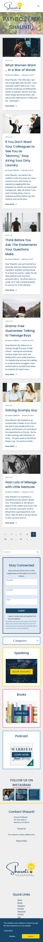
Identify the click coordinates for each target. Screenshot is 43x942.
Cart (19, 917)
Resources (22, 911)
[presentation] (21, 47)
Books (20, 903)
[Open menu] (38, 6)
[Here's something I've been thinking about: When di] (21, 795)
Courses (21, 909)
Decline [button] (12, 936)
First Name (9, 580)
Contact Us (21, 828)
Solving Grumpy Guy (21, 410)
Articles (8, 60)
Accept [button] (30, 936)
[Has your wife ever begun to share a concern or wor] (8, 795)
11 (11, 539)
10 (5, 539)
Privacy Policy (21, 841)
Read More (11, 106)
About (20, 900)
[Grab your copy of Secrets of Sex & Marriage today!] (34, 795)
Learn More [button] (8, 930)
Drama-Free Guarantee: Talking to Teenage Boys (20, 331)
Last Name (9, 590)
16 (21, 539)
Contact (21, 914)
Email (8, 600)
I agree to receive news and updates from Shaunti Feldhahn (22, 617)
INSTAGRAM (21, 785)
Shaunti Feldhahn (13, 75)
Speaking (21, 906)
